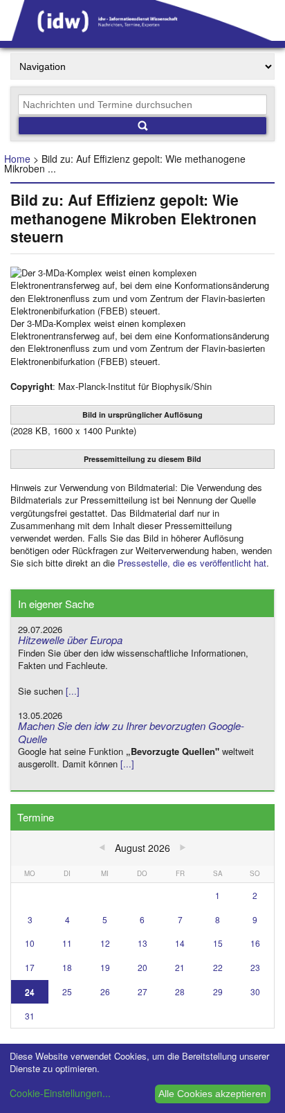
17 (30, 967)
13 (142, 943)
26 (105, 991)
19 (105, 967)
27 (142, 991)
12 (105, 943)
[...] (73, 690)
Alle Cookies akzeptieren (212, 1093)
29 (218, 991)
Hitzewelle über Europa (70, 639)
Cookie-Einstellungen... (60, 1093)
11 (67, 943)
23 (255, 967)
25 (67, 991)
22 (218, 967)
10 (30, 943)
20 (142, 967)
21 (180, 967)
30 (255, 991)
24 (30, 991)
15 (218, 943)
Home (17, 159)
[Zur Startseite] (142, 36)
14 (180, 943)
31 (30, 1016)
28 (180, 991)
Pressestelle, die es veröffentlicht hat (192, 562)
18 (67, 967)
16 (255, 943)
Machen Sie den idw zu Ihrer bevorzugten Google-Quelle (131, 732)
